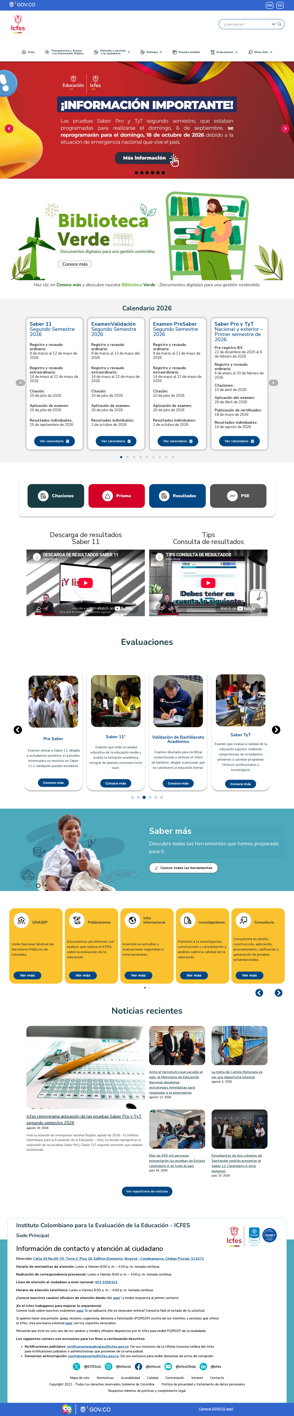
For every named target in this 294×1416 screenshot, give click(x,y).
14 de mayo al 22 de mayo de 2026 (54, 374)
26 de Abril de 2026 (235, 400)
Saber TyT (241, 735)
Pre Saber (53, 739)
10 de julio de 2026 (45, 393)
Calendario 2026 (147, 308)
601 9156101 (106, 1282)
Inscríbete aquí (145, 153)
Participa (152, 52)
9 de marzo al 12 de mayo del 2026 (115, 351)
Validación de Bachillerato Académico (178, 739)
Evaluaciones (225, 52)
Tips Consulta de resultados (208, 538)
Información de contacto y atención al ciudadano (89, 1249)
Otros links (261, 52)
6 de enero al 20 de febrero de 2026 (239, 371)
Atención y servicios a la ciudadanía (113, 52)
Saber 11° (116, 737)
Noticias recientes (147, 1011)
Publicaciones (99, 922)
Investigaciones (212, 922)
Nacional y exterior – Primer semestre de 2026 (239, 331)
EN (269, 5)
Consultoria (264, 922)
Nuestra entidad (189, 52)
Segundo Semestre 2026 (52, 329)
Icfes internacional (154, 920)
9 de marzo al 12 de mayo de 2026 (53, 351)
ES (280, 5)
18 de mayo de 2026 (238, 412)
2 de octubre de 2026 (112, 422)
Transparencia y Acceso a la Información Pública (67, 52)
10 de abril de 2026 (230, 387)
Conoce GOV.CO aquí (216, 1409)
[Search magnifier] (280, 24)
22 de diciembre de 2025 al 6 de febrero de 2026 (238, 352)
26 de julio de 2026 (49, 408)
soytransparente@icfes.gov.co (93, 1356)
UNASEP (40, 922)
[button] (112, 52)
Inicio (31, 52)
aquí (116, 1298)
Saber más (170, 831)
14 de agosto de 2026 (236, 424)
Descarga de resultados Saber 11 (86, 538)
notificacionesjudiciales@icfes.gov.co (98, 1346)
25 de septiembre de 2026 (51, 422)
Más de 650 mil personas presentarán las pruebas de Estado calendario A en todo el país (177, 1160)
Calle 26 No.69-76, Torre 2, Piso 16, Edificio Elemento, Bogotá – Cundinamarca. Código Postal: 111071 (118, 1258)
